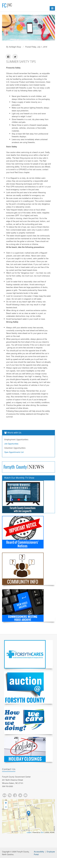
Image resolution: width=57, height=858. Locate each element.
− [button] (6, 807)
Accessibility (39, 851)
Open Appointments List (14, 452)
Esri (42, 832)
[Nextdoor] (10, 795)
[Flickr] (4, 795)
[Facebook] (15, 795)
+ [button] (6, 803)
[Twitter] (20, 795)
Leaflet (29, 832)
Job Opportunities (11, 443)
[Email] (25, 795)
